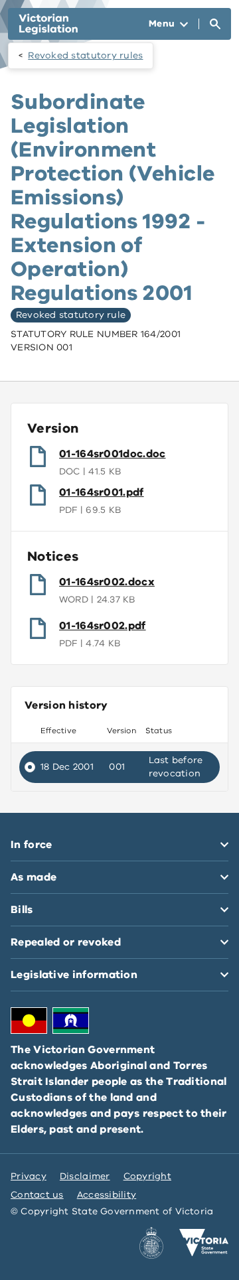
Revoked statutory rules (85, 55)
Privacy (28, 1176)
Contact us (37, 1194)
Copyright (147, 1176)
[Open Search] (215, 24)
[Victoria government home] (203, 1243)
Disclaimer (85, 1176)
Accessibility (107, 1194)
